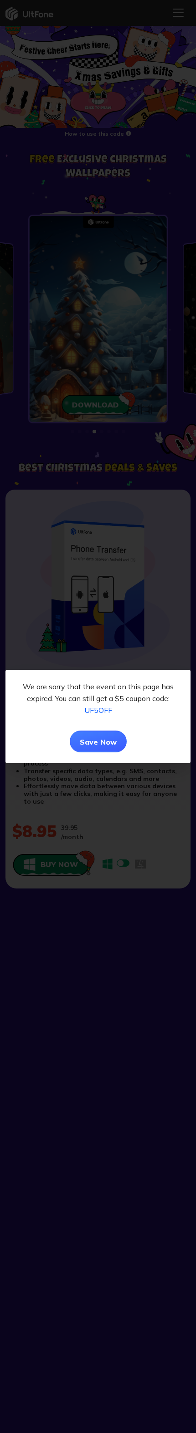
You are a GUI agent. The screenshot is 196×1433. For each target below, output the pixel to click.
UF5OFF (98, 710)
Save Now (98, 741)
